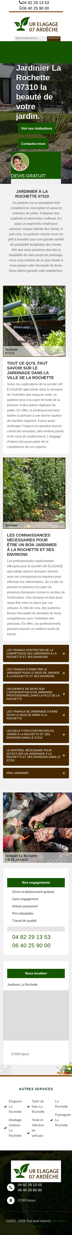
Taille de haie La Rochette (38, 1106)
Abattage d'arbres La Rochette (15, 1127)
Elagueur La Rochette (15, 1106)
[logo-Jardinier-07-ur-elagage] (36, 23)
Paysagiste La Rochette (61, 1120)
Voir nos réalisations (36, 128)
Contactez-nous (33, 143)
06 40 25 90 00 (35, 8)
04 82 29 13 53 (35, 2)
